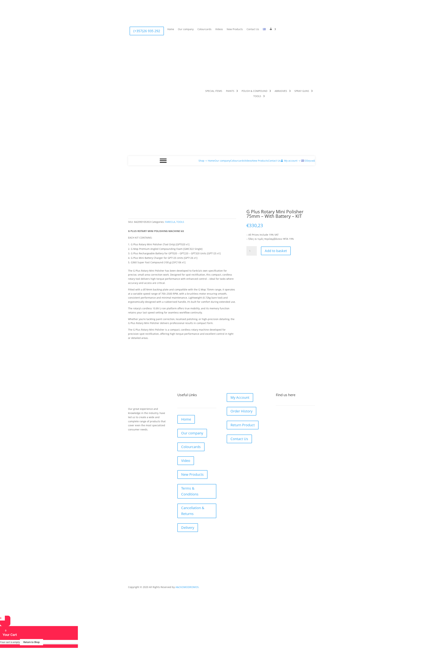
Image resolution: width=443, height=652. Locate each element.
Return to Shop (31, 642)
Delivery (187, 527)
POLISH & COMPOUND (254, 91)
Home (170, 29)
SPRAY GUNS (301, 91)
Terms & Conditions (189, 491)
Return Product (242, 425)
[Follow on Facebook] (280, 29)
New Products (235, 29)
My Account (239, 397)
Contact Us (253, 29)
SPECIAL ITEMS (213, 91)
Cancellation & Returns (192, 510)
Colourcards (204, 29)
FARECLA (170, 222)
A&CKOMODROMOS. (187, 587)
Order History (241, 411)
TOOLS (257, 96)
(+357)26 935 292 (146, 31)
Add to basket (276, 250)
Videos (219, 29)
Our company (186, 29)
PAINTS (230, 91)
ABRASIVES (281, 91)
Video (185, 460)
